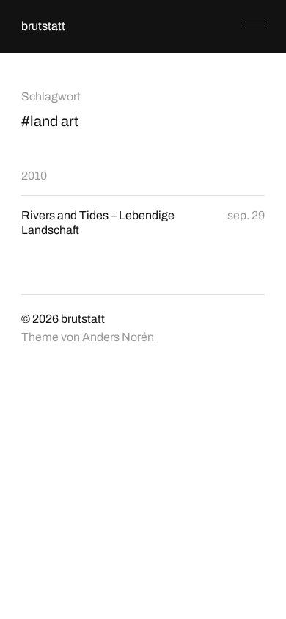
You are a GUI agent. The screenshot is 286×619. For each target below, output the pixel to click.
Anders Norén (118, 337)
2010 (34, 175)
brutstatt (43, 26)
